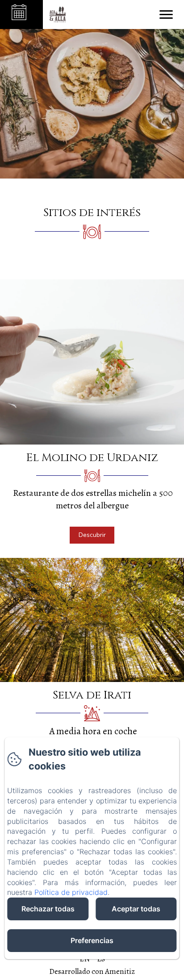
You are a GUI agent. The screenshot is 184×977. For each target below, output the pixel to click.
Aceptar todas (136, 908)
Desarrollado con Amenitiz (92, 971)
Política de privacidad (71, 892)
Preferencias (92, 940)
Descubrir (92, 535)
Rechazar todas (48, 908)
